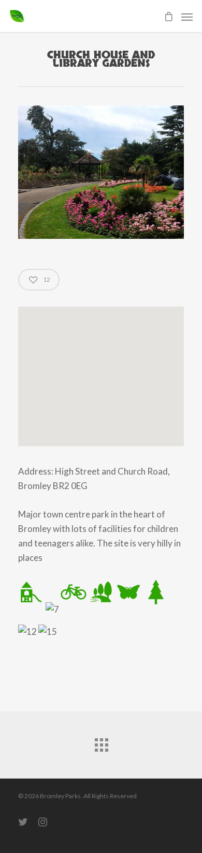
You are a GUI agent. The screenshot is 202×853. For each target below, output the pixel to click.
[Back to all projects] (101, 742)
